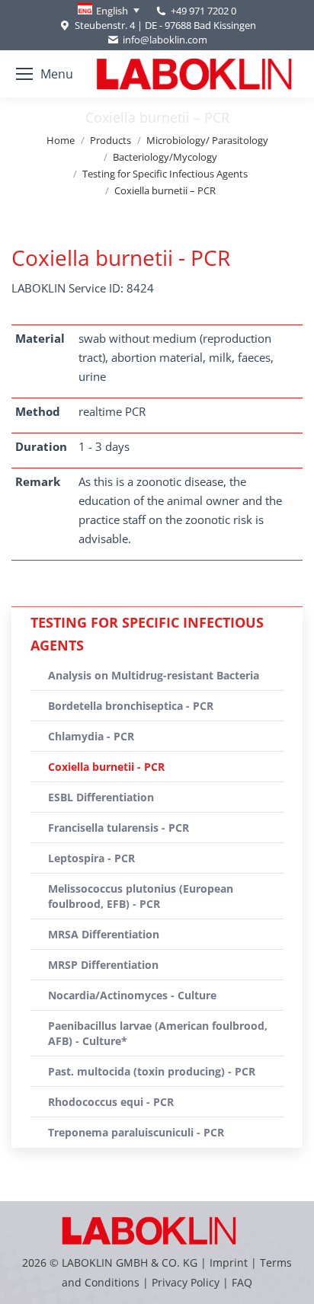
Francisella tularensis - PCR (118, 827)
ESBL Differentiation (101, 797)
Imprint (229, 1262)
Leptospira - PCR (91, 858)
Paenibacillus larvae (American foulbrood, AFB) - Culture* (158, 1033)
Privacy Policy (185, 1282)
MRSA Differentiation (103, 934)
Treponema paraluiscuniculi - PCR (136, 1132)
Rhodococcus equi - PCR (111, 1102)
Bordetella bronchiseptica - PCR (130, 705)
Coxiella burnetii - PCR (106, 766)
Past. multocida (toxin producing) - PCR (151, 1071)
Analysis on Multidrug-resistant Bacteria (153, 675)
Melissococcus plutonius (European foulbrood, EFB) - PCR (140, 896)
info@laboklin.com (165, 39)
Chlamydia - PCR (91, 736)
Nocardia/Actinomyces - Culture (132, 995)
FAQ (242, 1282)
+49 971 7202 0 (203, 11)
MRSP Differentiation (103, 964)
